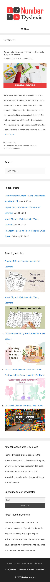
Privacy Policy (10, 569)
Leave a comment (13, 148)
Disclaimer (38, 563)
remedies (10, 145)
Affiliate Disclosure (26, 569)
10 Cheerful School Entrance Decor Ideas (24, 405)
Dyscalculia (10, 142)
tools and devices (22, 145)
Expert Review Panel (23, 563)
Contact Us (40, 569)
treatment (34, 145)
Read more (9, 135)
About (9, 563)
